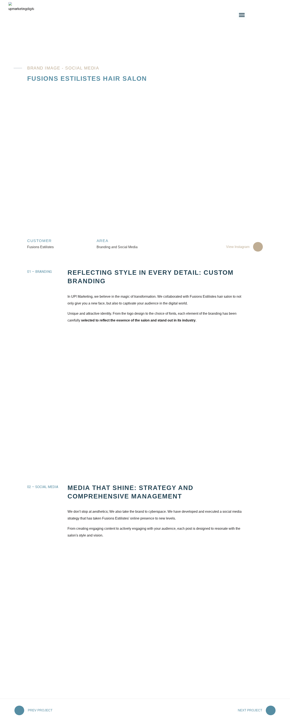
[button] (241, 15)
